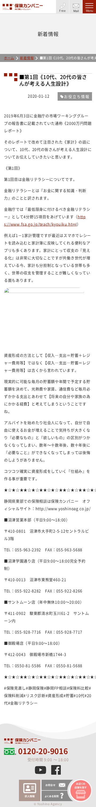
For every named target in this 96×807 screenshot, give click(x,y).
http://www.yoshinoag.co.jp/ (63, 508)
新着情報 (27, 58)
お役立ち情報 (77, 96)
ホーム (9, 58)
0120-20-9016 (43, 751)
